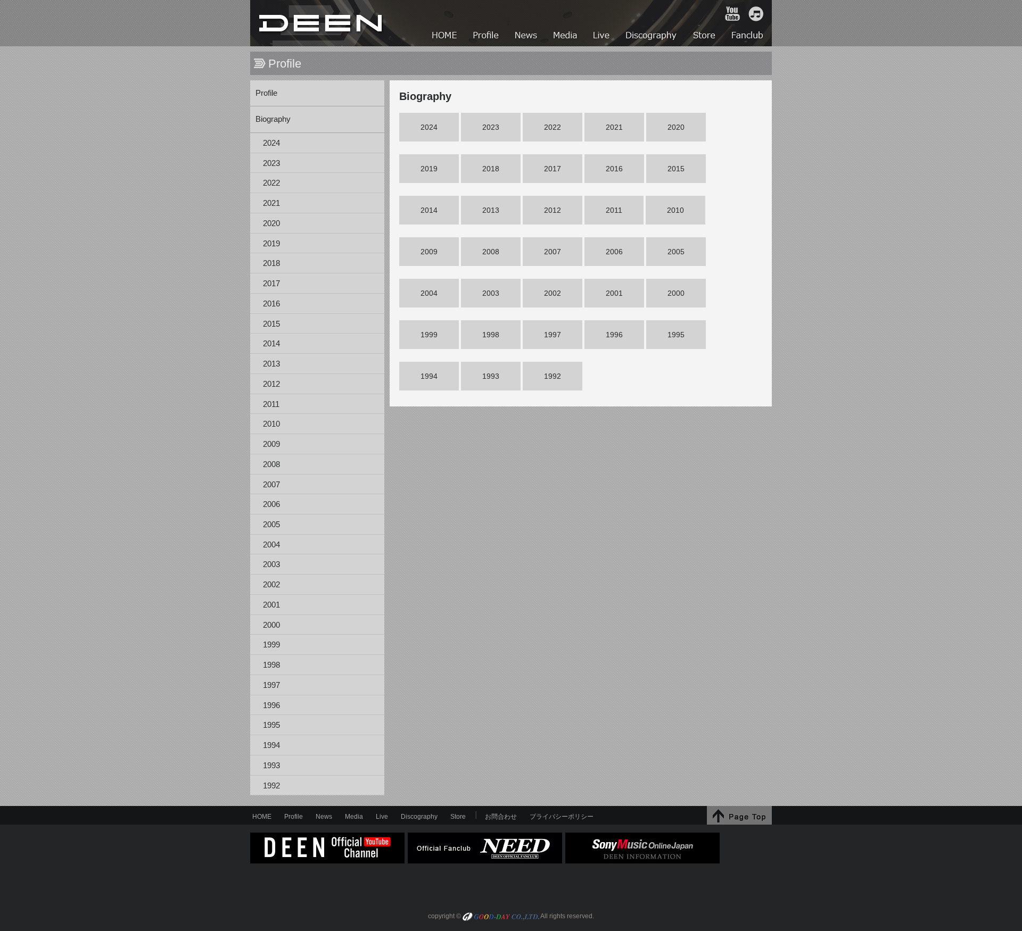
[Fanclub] (748, 36)
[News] (527, 36)
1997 (271, 685)
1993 (271, 765)
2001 (271, 605)
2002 (271, 584)
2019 (271, 243)
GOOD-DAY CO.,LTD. (501, 917)
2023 (271, 163)
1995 (271, 725)
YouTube (732, 13)
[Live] (602, 36)
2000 (271, 625)
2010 (271, 424)
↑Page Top (739, 815)
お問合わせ (501, 816)
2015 (271, 324)
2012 (271, 384)
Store (458, 816)
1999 (271, 645)
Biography (273, 119)
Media (354, 816)
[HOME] (445, 36)
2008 (271, 464)
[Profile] (486, 36)
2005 (271, 524)
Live (382, 816)
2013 (271, 364)
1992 (271, 786)
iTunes (755, 13)
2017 (271, 283)
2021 (271, 203)
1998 (271, 665)
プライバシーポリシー (562, 816)
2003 (271, 564)
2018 (271, 263)
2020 (271, 223)
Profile (266, 93)
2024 (271, 143)
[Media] (566, 36)
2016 (271, 304)
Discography (419, 816)
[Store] (705, 36)
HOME (322, 23)
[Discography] (652, 36)
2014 (271, 343)
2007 (271, 484)
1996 (271, 705)
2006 (271, 504)
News (324, 816)
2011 (271, 404)
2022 (271, 183)
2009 (271, 444)
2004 (271, 545)
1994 (271, 745)
